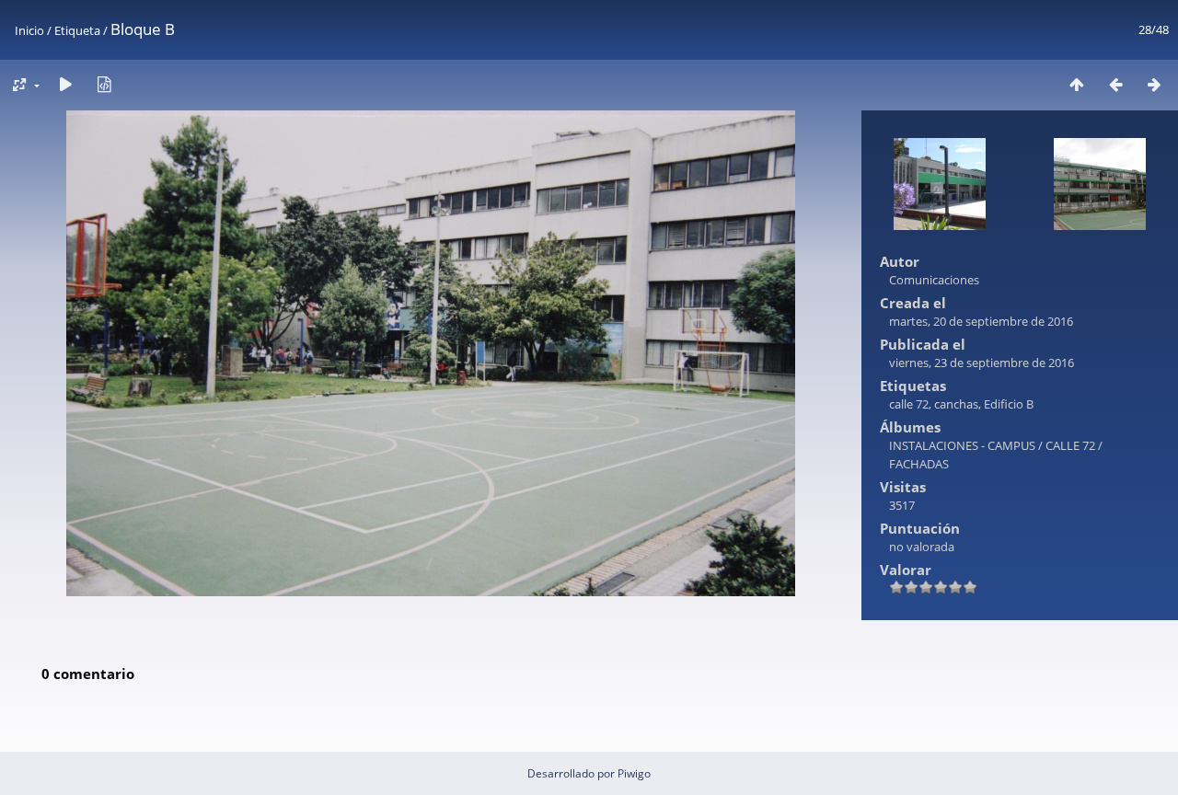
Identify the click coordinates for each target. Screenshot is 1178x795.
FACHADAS (919, 463)
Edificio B (1009, 404)
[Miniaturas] (1076, 84)
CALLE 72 (1070, 445)
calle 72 (909, 404)
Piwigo (634, 773)
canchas (956, 404)
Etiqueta (77, 30)
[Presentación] (65, 84)
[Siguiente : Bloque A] (1154, 84)
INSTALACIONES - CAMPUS (962, 445)
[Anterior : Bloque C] (1115, 84)
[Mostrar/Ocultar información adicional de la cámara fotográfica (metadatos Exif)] (104, 84)
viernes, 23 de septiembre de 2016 (981, 362)
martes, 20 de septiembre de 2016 (981, 321)
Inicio (29, 30)
